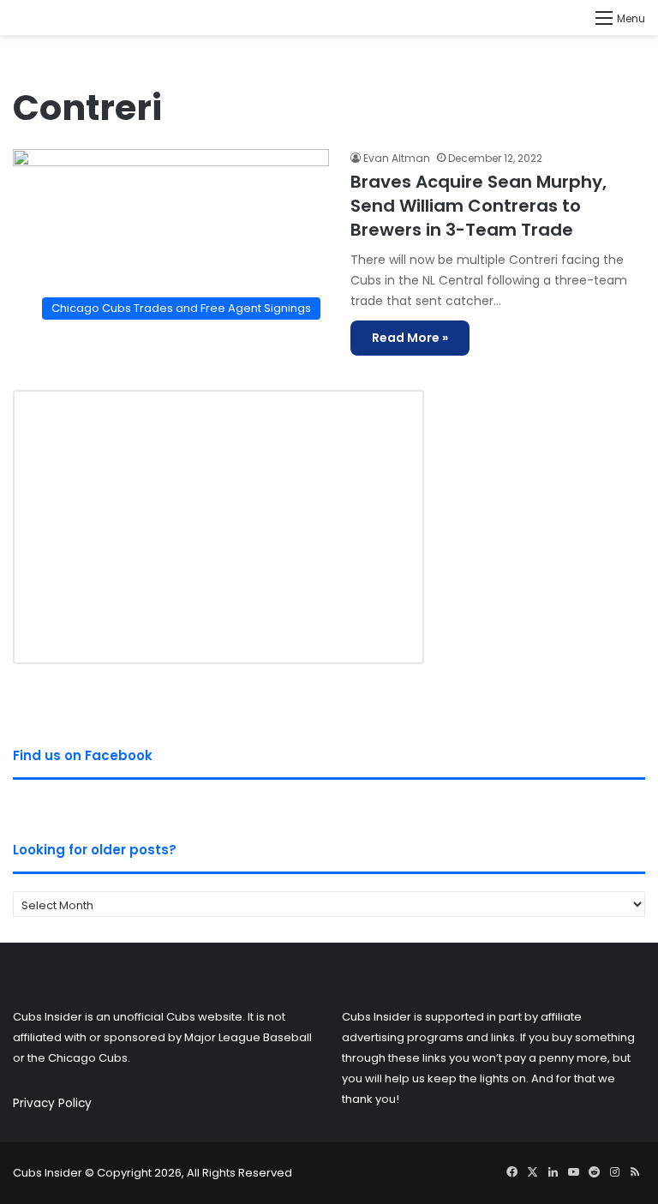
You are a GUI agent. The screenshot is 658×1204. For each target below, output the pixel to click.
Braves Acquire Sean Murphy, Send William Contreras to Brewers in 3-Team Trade (478, 206)
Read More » (410, 337)
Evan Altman (396, 158)
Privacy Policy (52, 1103)
